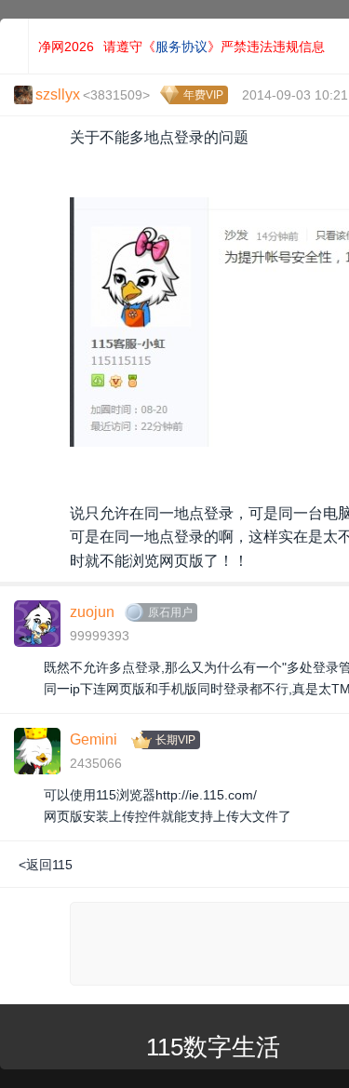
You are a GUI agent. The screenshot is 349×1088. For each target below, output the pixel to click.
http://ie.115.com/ (206, 794)
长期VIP (175, 739)
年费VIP (203, 94)
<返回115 (46, 864)
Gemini (93, 739)
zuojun (92, 612)
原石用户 (170, 612)
